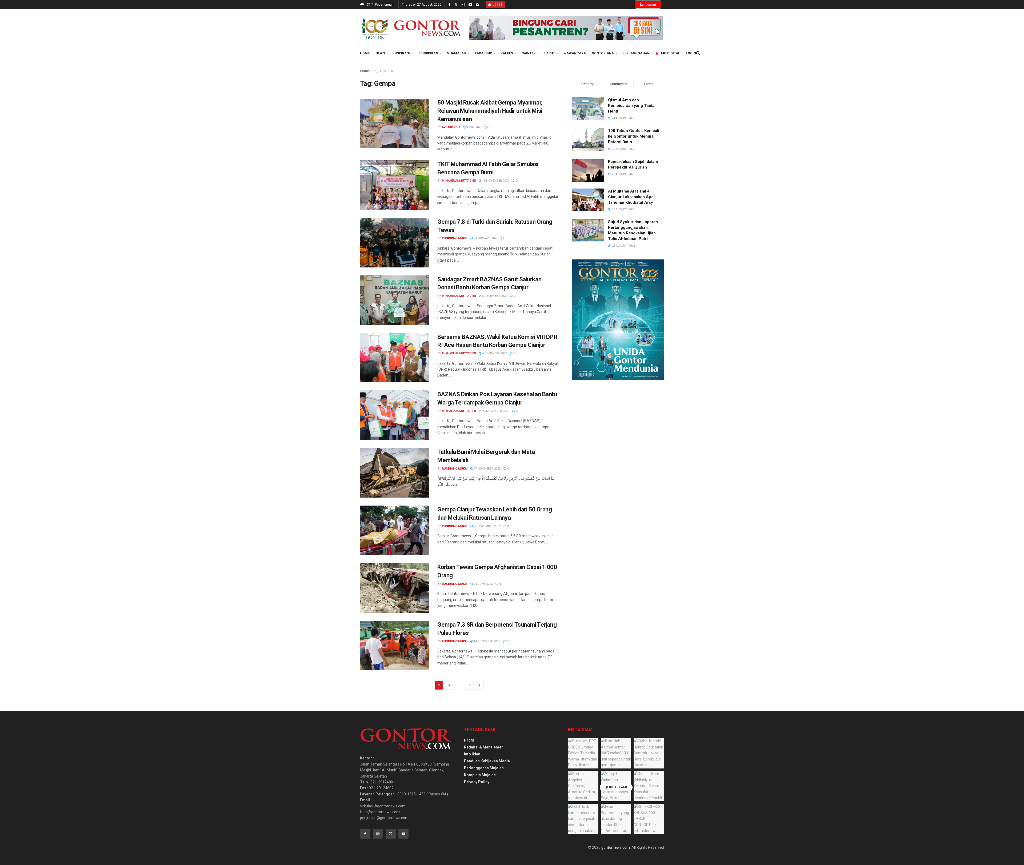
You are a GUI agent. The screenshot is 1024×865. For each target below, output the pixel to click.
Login (497, 4)
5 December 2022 (494, 296)
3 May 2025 (473, 127)
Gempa (388, 71)
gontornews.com (615, 847)
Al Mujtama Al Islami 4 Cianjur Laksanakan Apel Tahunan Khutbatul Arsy (631, 197)
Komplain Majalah (480, 775)
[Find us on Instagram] (463, 4)
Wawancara (574, 53)
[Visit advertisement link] (566, 28)
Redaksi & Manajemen (483, 747)
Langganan (648, 4)
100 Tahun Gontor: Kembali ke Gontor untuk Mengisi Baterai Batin (633, 136)
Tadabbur (483, 53)
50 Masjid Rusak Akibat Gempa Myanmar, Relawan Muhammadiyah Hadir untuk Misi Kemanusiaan (489, 110)
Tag (375, 71)
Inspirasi (401, 53)
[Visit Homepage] (410, 28)
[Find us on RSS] (477, 4)
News (380, 53)
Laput (549, 53)
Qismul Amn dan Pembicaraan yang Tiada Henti (631, 106)
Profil (469, 740)
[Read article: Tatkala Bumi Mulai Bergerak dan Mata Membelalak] (394, 473)
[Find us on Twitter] (456, 4)
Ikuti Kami (617, 787)
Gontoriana (603, 53)
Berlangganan (636, 53)
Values (507, 53)
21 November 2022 (487, 526)
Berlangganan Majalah (484, 768)
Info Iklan (472, 754)
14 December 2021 (486, 641)
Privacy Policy (476, 782)
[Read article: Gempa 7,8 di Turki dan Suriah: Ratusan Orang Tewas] (394, 242)
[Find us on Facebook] (449, 4)
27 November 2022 (495, 411)
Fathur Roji (451, 127)
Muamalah (456, 53)
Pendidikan (428, 53)
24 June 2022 (483, 584)
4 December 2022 (494, 353)
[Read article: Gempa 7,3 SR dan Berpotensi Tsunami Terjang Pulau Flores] (394, 645)
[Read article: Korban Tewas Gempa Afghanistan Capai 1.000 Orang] (394, 588)
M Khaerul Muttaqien (459, 180)
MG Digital (670, 53)
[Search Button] (698, 53)
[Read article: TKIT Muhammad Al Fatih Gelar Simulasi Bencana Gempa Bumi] (394, 185)
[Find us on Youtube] (470, 4)
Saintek (529, 53)
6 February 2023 (485, 238)
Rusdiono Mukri (454, 238)
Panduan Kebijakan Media (487, 761)
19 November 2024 (495, 180)
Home (365, 53)
